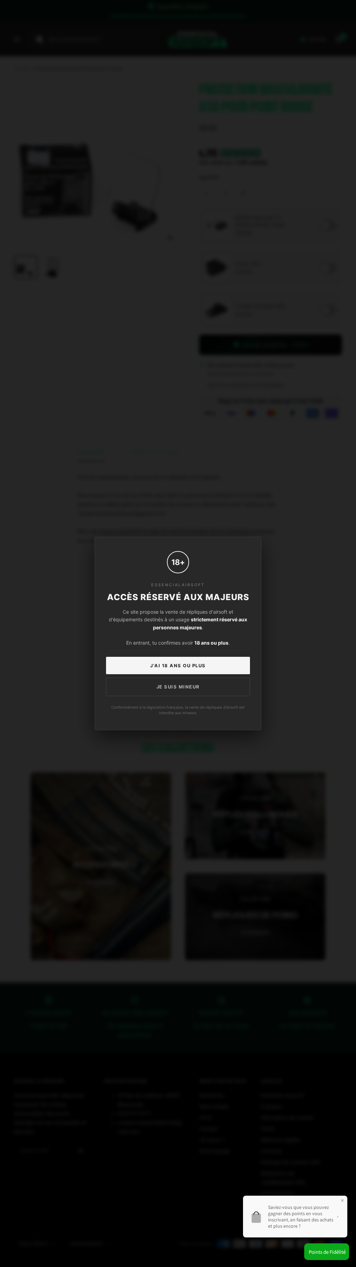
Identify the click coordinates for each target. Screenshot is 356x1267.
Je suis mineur (178, 687)
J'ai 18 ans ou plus (178, 665)
